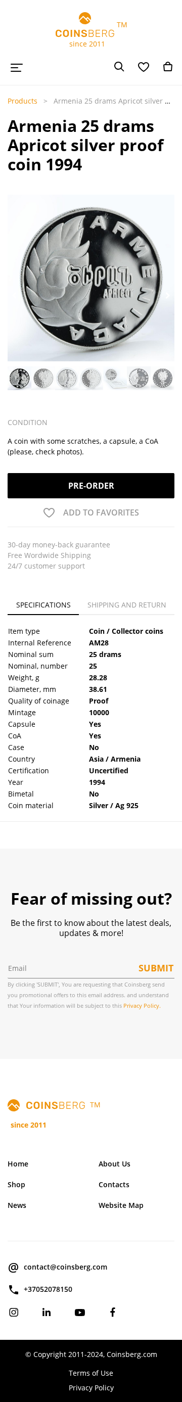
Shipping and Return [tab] (126, 605)
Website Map (121, 1205)
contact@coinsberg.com (65, 1267)
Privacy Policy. (142, 1005)
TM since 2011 (91, 34)
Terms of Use (91, 1373)
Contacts (114, 1184)
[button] (14, 296)
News (17, 1205)
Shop (16, 1184)
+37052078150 (48, 1289)
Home (18, 1164)
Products (22, 101)
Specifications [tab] (43, 605)
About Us (114, 1164)
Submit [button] (156, 968)
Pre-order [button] (91, 485)
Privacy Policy (91, 1387)
